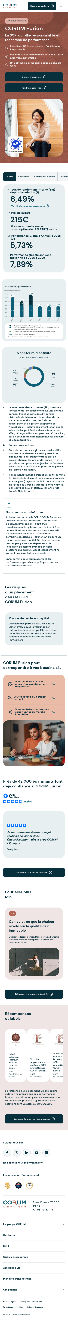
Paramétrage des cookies (13, 1307)
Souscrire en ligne (39, 6)
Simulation (23, 176)
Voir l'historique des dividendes (28, 205)
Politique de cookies (35, 1307)
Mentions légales (9, 1302)
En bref (9, 176)
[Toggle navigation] (61, 6)
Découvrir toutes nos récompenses (34, 1119)
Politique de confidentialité (31, 1302)
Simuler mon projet (34, 76)
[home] (9, 5)
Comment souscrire (44, 176)
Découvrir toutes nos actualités (34, 994)
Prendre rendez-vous (34, 87)
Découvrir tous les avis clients (34, 872)
